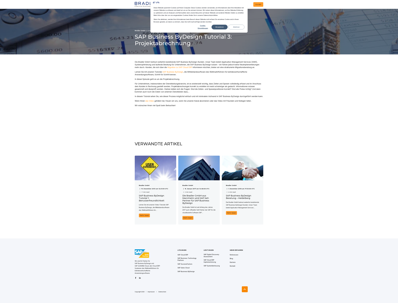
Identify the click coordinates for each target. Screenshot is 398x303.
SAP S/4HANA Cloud (142, 266)
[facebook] (136, 278)
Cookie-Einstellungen (203, 27)
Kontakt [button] (258, 4)
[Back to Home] (147, 4)
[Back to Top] (245, 289)
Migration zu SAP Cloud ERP (179, 67)
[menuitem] (189, 251)
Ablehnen (236, 27)
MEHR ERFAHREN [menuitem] (236, 250)
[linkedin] (140, 278)
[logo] (142, 253)
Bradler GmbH (140, 30)
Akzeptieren (219, 27)
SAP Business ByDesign (173, 72)
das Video (149, 101)
